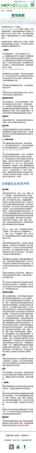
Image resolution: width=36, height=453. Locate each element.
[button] (32, 5)
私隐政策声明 (26, 440)
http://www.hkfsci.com (9, 29)
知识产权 (16, 440)
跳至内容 (17, 2)
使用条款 (9, 10)
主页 (24, 2)
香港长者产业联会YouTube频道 (20, 447)
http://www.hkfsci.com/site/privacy (13, 69)
